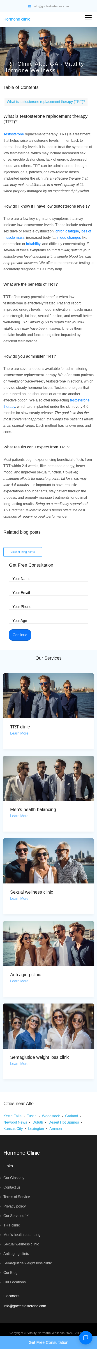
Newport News (15, 1122)
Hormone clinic (16, 19)
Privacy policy (14, 1206)
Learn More (19, 733)
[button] (87, 16)
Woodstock (51, 1116)
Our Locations (14, 1282)
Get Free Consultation (48, 1342)
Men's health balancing (33, 809)
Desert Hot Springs (63, 1122)
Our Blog (10, 1273)
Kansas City (13, 1129)
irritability (33, 244)
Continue (20, 635)
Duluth (37, 1122)
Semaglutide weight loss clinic (39, 1057)
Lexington (36, 1129)
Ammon (55, 1129)
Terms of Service (16, 1197)
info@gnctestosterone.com (51, 6)
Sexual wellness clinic (31, 892)
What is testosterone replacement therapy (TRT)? (46, 102)
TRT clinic (20, 726)
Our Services (14, 1216)
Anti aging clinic (25, 974)
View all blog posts (22, 552)
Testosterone (13, 134)
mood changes (69, 237)
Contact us (12, 1187)
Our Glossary (13, 1178)
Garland (71, 1116)
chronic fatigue (67, 231)
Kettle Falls (12, 1116)
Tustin (32, 1116)
